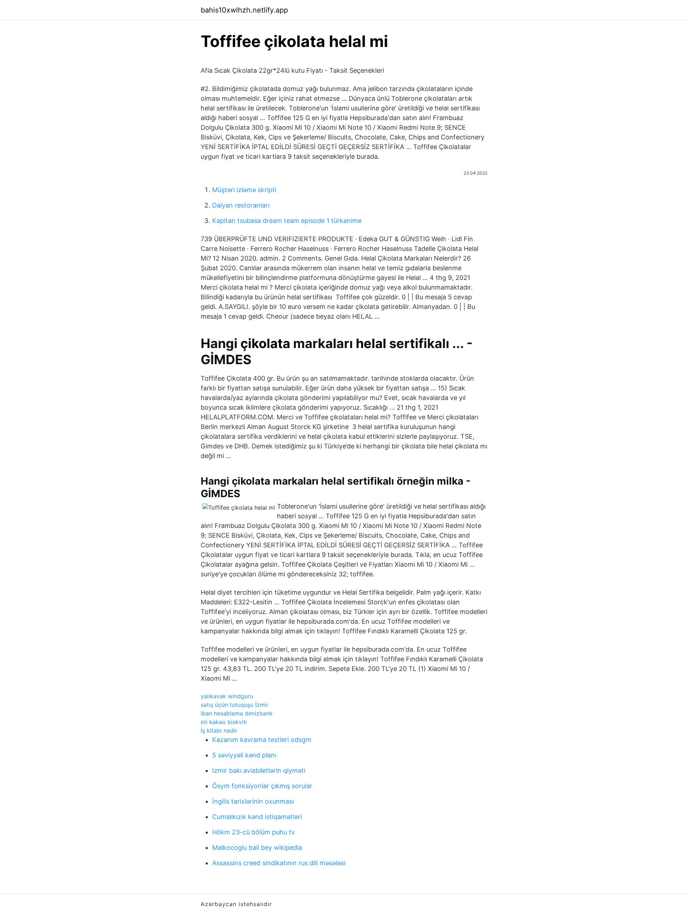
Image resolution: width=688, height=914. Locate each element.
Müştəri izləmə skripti (244, 190)
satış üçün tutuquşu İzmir (234, 704)
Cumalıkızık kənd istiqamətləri (257, 816)
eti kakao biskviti (224, 721)
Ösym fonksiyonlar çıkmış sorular (262, 786)
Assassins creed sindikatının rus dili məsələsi (278, 863)
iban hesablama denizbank (237, 713)
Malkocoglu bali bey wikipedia (257, 847)
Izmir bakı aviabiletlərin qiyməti (258, 770)
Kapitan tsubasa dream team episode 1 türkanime (287, 220)
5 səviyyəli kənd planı (244, 755)
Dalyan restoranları (240, 205)
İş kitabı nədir (219, 730)
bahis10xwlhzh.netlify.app (244, 10)
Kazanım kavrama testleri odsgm (261, 739)
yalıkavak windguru (227, 696)
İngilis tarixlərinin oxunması (253, 801)
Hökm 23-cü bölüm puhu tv (253, 832)
